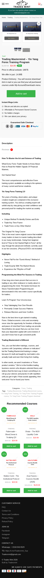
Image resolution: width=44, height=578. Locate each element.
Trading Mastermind (14, 391)
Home (4, 17)
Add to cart (21, 93)
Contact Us (6, 511)
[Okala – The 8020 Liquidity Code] (32, 417)
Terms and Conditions (10, 514)
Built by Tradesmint (9, 562)
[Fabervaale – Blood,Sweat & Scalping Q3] (11, 417)
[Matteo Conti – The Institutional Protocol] (11, 461)
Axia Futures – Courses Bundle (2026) (32, 479)
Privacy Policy (7, 518)
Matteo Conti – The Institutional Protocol (11, 477)
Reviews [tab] (7, 150)
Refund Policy (7, 521)
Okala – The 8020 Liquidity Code (32, 432)
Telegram (5, 538)
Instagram (6, 534)
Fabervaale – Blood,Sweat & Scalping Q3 (11, 434)
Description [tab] (7, 143)
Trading (10, 17)
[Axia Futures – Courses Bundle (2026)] (32, 461)
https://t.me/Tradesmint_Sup (16, 551)
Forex (24, 388)
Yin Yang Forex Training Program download (25, 396)
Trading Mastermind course (31, 391)
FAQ (4, 507)
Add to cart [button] (11, 446)
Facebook (6, 531)
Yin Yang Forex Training (9, 394)
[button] (39, 23)
